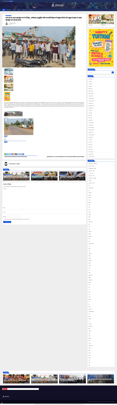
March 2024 (91, 149)
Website (4, 216)
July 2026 (90, 81)
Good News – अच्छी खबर (92, 178)
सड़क (89, 340)
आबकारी (90, 202)
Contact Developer (94, 401)
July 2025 (90, 110)
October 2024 (91, 132)
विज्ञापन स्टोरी (90, 326)
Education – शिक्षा (91, 175)
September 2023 (91, 156)
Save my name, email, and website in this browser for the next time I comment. (17, 219)
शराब (89, 333)
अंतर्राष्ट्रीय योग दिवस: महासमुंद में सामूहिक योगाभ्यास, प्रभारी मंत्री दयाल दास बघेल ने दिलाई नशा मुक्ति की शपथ (71, 177)
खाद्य (89, 224)
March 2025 (91, 120)
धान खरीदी (90, 253)
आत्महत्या (90, 195)
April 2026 (90, 88)
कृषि (89, 219)
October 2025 (91, 103)
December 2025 (91, 98)
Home (88, 401)
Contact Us (99, 401)
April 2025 (90, 117)
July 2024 (90, 139)
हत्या (89, 360)
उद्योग (89, 209)
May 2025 (90, 115)
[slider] (16, 161)
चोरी (89, 238)
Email (4, 212)
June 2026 (90, 83)
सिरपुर (89, 350)
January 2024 (91, 154)
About (91, 401)
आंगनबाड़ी (90, 192)
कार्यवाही (90, 214)
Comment (5, 188)
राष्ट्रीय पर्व (90, 309)
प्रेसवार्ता (90, 282)
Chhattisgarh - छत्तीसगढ (8, 15)
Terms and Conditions (111, 401)
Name (4, 207)
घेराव (89, 229)
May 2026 (90, 86)
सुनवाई (89, 352)
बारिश (89, 292)
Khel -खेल (90, 180)
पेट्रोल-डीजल (90, 275)
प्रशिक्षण (90, 277)
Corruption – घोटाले (92, 170)
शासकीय (90, 338)
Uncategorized (91, 187)
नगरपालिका (90, 260)
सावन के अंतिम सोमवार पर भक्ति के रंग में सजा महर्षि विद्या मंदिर (15, 380)
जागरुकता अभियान (91, 243)
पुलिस (89, 272)
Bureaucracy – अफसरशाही (93, 163)
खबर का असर (90, 221)
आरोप (89, 204)
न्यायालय (90, 265)
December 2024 (91, 127)
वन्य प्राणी (90, 323)
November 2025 (91, 100)
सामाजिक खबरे (91, 345)
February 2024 (91, 151)
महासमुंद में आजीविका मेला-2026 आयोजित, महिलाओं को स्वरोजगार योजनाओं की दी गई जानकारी (44, 177)
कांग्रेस (90, 212)
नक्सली (90, 258)
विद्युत (89, 328)
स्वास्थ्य (90, 355)
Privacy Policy (106, 401)
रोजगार (90, 316)
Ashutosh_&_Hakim (15, 163)
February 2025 (91, 122)
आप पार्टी (90, 197)
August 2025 (91, 108)
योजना (89, 306)
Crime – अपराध (91, 173)
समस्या (89, 343)
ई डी (89, 207)
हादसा (89, 362)
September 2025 (91, 105)
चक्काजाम (90, 231)
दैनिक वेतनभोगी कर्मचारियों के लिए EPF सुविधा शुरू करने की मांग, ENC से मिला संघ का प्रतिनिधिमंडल (72, 379)
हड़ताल (90, 357)
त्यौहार (89, 248)
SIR (89, 185)
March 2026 (91, 91)
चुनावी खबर (90, 236)
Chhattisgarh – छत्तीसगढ (92, 168)
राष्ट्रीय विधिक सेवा (91, 311)
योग (89, 304)
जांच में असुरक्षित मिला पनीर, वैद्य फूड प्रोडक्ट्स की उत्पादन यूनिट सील (99, 379)
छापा (89, 241)
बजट (89, 287)
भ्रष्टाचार (90, 299)
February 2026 (91, 93)
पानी (89, 270)
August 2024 (91, 137)
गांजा (89, 226)
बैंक (89, 294)
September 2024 (91, 134)
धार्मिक (89, 255)
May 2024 (90, 144)
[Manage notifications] (2, 403)
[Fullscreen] (5, 163)
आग (89, 190)
